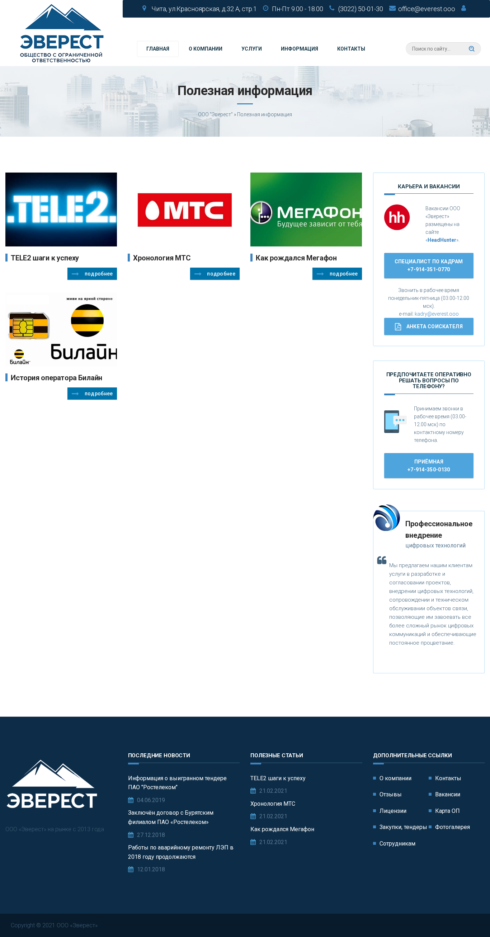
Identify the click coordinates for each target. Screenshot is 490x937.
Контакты (351, 49)
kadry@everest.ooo (437, 314)
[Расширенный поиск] (471, 48)
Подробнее (99, 274)
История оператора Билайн (56, 377)
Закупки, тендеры (403, 827)
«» (441, 240)
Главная (157, 49)
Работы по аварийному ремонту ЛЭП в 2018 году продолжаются (181, 852)
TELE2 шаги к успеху (45, 258)
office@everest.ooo (426, 9)
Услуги (251, 49)
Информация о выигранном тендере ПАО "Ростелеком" (177, 783)
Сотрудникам (397, 843)
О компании (205, 49)
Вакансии (447, 794)
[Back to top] (468, 915)
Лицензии (393, 810)
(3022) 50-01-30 (360, 9)
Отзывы (391, 794)
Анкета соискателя (434, 326)
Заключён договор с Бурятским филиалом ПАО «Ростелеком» (170, 817)
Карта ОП (447, 810)
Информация (299, 49)
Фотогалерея (452, 827)
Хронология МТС (161, 258)
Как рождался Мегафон (296, 258)
